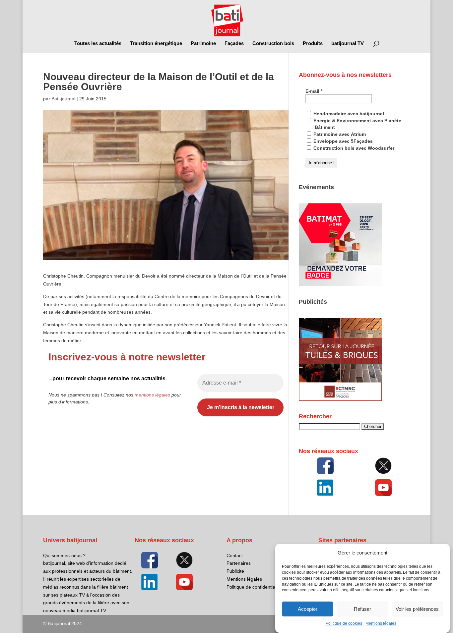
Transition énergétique (156, 43)
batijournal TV (347, 43)
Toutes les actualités (97, 43)
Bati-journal (63, 98)
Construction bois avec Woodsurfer (353, 148)
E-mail (313, 91)
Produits (313, 43)
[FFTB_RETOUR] (340, 399)
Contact (235, 555)
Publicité (235, 571)
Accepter (307, 609)
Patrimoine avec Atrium (339, 134)
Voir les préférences (417, 609)
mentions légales (152, 394)
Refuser (362, 609)
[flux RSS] (325, 465)
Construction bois (273, 43)
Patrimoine (203, 43)
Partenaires (239, 563)
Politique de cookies (344, 623)
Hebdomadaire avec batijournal (348, 113)
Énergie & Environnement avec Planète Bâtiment (356, 124)
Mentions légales (380, 623)
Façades (234, 43)
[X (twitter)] (383, 465)
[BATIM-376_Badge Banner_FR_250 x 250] (340, 284)
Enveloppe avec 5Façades (342, 141)
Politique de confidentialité (254, 587)
